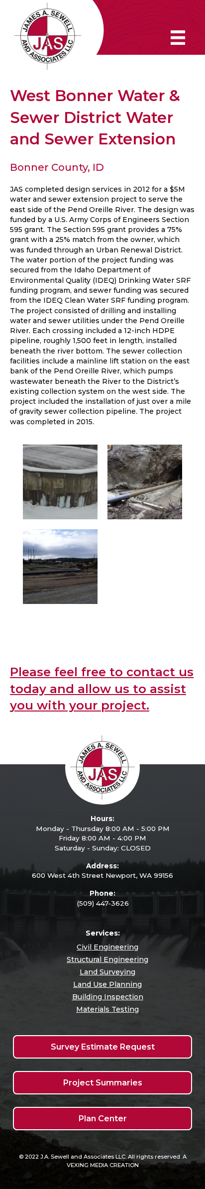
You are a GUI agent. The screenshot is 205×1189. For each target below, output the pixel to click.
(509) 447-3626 (103, 903)
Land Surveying (107, 971)
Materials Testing (107, 1009)
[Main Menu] (178, 37)
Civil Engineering (107, 947)
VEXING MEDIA (87, 1165)
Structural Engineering (107, 959)
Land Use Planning (107, 984)
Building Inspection (107, 996)
